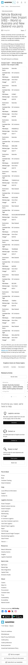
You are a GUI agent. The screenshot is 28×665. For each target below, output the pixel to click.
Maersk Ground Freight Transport (10, 533)
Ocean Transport (5, 503)
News (7, 6)
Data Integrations (6, 570)
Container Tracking (6, 480)
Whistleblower (5, 634)
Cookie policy (5, 640)
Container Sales (5, 592)
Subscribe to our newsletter (15, 662)
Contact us (14, 440)
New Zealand (21, 367)
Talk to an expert (15, 654)
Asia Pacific (6, 367)
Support (18, 2)
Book (2, 478)
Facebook (6, 611)
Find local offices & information (15, 658)
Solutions (14, 422)
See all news (14, 376)
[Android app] (18, 616)
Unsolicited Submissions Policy (9, 648)
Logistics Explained (6, 557)
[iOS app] (6, 616)
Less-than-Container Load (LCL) (9, 521)
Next (25, 396)
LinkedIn (2, 611)
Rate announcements (15, 6)
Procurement (4, 590)
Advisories (5, 382)
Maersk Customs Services (8, 506)
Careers (3, 582)
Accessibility (4, 600)
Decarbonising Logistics (7, 536)
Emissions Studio (6, 575)
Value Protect (5, 538)
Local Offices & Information (9, 491)
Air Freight (4, 516)
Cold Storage (4, 531)
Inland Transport (5, 508)
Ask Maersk (14, 2)
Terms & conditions (6, 631)
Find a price (14, 458)
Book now (14, 463)
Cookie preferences (6, 642)
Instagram (15, 611)
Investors (3, 587)
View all (3, 541)
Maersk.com (4, 350)
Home (2, 6)
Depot (3, 528)
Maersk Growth (5, 602)
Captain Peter (5, 572)
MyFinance (4, 565)
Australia (13, 367)
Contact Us (4, 496)
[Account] (21, 2)
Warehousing (4, 513)
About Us (3, 585)
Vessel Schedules (6, 483)
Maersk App (4, 567)
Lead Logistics (5, 511)
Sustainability (5, 597)
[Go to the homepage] (7, 623)
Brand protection (6, 645)
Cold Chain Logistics (6, 523)
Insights (3, 554)
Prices (3, 475)
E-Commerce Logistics (7, 518)
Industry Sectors (5, 552)
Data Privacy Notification (8, 637)
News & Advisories (6, 549)
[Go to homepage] (6, 2)
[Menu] (25, 2)
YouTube (9, 611)
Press (2, 595)
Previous (3, 396)
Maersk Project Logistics (8, 526)
